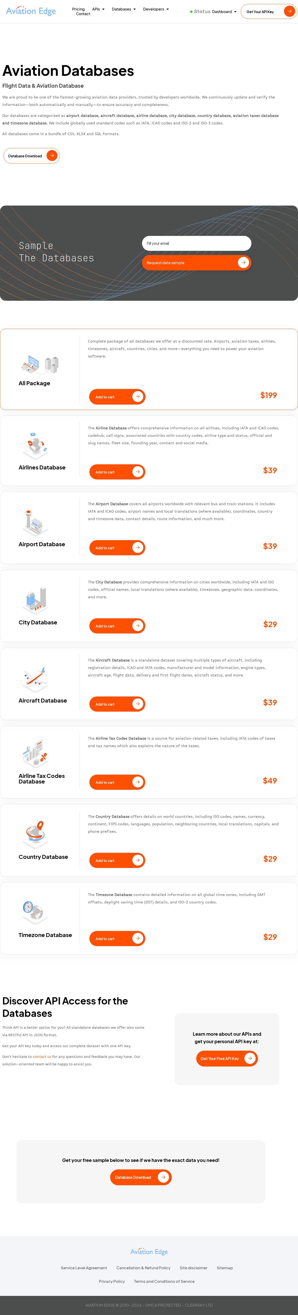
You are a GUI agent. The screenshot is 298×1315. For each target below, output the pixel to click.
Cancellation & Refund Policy (143, 1267)
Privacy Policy (112, 1281)
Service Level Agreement (84, 1267)
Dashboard (222, 11)
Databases (121, 9)
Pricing (78, 9)
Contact (83, 13)
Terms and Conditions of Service (164, 1281)
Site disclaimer (193, 1267)
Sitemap (225, 1267)
